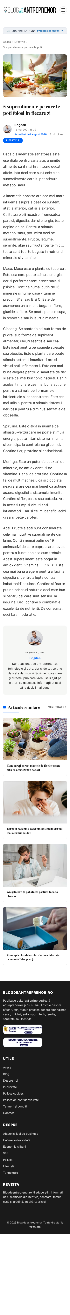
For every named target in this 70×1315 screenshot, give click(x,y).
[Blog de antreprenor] (30, 10)
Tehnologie (10, 1172)
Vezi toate (56, 707)
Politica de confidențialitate (21, 1100)
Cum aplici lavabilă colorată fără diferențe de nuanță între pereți (33, 957)
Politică (7, 1160)
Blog (6, 1074)
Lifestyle (19, 41)
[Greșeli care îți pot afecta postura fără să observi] (35, 865)
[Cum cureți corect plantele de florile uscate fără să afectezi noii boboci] (35, 739)
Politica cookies (13, 1093)
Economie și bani (14, 1146)
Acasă (7, 41)
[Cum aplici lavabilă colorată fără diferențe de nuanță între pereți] (35, 928)
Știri (5, 1153)
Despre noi (10, 1080)
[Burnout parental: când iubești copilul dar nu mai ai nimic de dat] (35, 802)
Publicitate (10, 1087)
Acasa (7, 1067)
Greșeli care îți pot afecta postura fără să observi (32, 894)
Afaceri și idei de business (20, 1133)
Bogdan (20, 125)
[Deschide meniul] (63, 10)
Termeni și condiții (15, 1106)
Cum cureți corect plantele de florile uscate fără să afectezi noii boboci (33, 767)
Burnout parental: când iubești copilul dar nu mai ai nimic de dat (34, 830)
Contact (8, 1113)
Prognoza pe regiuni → (50, 31)
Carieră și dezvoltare (17, 1140)
